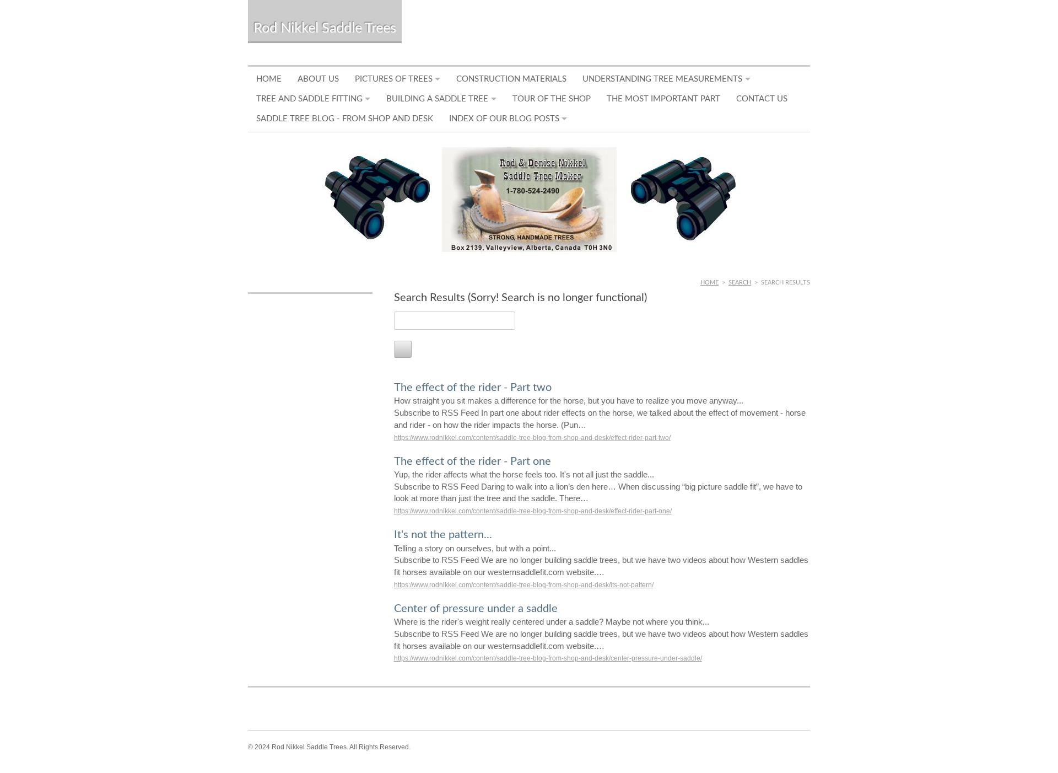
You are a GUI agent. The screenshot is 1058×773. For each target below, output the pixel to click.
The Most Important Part (663, 99)
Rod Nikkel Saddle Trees (324, 28)
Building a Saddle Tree (437, 99)
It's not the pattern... (443, 534)
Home (269, 79)
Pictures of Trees (394, 79)
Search (739, 283)
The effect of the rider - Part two (473, 387)
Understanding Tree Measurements (662, 79)
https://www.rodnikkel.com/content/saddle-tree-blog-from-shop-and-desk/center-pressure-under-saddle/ (548, 658)
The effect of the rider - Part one (472, 461)
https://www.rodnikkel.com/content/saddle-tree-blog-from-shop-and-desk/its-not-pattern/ (524, 585)
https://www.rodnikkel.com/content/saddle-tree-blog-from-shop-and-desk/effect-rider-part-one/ (533, 511)
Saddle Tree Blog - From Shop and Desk (344, 119)
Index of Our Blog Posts (504, 119)
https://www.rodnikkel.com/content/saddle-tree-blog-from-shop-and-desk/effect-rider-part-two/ (532, 438)
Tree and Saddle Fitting (309, 99)
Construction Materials (511, 79)
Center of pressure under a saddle (476, 608)
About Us (318, 79)
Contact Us (761, 99)
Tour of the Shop (551, 99)
